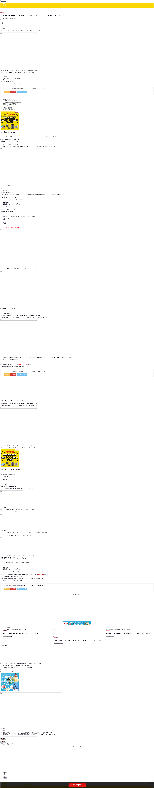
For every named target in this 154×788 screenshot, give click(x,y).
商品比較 (5, 774)
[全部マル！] (3, 1)
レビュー (5, 773)
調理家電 (2, 12)
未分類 (4, 776)
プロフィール (5, 5)
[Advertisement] (77, 389)
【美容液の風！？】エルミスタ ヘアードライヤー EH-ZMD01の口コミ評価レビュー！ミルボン (23, 730)
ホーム (4, 3)
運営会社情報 (5, 4)
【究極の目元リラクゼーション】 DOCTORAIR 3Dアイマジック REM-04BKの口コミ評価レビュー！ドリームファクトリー (29, 734)
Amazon (6, 91)
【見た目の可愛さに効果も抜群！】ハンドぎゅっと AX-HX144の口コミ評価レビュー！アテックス (24, 733)
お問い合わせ (5, 7)
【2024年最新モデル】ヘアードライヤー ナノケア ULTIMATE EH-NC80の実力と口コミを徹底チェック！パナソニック (28, 732)
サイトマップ (5, 6)
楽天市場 (13, 91)
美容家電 (5, 778)
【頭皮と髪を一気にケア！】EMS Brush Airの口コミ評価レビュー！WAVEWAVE (20, 736)
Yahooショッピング (22, 91)
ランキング (5, 772)
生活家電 (5, 777)
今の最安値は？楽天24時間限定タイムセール (77, 785)
